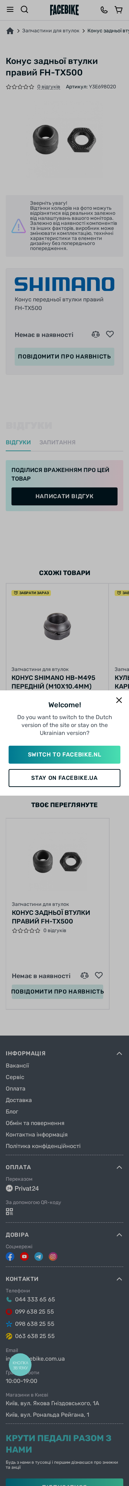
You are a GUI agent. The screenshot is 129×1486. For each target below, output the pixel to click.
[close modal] (119, 700)
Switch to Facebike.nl (64, 754)
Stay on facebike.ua (64, 777)
